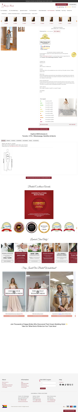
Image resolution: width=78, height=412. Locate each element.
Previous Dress (44, 124)
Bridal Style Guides (24, 374)
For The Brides (4, 10)
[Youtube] (63, 375)
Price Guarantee (25, 140)
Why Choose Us (5, 372)
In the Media (4, 377)
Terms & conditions (25, 376)
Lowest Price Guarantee (7, 376)
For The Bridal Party (13, 10)
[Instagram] (72, 375)
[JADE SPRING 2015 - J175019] (19, 29)
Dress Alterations (42, 10)
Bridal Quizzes (24, 375)
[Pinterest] (68, 375)
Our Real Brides (19, 140)
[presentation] (1, 21)
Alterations (8, 140)
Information (3, 140)
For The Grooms (33, 10)
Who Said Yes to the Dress (7, 375)
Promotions (13, 140)
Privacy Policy (23, 377)
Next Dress (71, 124)
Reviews (30, 140)
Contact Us (69, 10)
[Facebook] (60, 375)
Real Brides (58, 10)
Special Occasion (23, 10)
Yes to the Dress (35, 140)
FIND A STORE (73, 4)
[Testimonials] (67, 7)
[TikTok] (65, 375)
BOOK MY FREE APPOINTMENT (62, 4)
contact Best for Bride (47, 56)
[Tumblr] (70, 375)
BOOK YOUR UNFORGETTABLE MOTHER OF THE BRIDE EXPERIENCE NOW (38, 177)
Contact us (61, 372)
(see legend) (50, 31)
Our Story (64, 10)
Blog (22, 372)
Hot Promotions (51, 10)
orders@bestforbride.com (14, 146)
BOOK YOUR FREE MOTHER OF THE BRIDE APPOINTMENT (39, 129)
